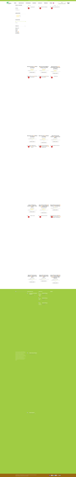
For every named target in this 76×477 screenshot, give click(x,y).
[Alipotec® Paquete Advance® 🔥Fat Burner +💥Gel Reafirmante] (40, 304)
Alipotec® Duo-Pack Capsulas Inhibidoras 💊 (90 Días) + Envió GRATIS (43, 276)
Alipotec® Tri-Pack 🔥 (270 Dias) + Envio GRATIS (44, 136)
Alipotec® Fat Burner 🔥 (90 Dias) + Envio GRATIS (32, 67)
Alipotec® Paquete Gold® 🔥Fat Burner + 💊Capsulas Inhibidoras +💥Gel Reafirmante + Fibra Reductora (55, 276)
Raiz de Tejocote (31, 412)
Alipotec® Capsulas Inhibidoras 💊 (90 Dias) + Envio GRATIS (44, 67)
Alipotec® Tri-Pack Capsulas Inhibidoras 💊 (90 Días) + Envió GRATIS (32, 276)
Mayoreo (16, 7)
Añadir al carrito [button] (32, 72)
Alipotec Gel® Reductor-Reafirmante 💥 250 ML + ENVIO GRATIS (32, 206)
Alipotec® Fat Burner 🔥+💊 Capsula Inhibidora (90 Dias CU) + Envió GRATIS (55, 67)
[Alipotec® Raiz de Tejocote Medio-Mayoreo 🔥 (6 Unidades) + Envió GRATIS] (17, 31)
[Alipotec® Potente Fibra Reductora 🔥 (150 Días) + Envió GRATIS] (40, 300)
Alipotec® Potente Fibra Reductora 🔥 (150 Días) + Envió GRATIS (55, 136)
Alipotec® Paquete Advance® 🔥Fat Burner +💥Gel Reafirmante (55, 205)
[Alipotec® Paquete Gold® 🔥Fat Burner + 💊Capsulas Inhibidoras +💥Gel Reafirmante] (40, 295)
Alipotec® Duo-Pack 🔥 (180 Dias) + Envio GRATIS (32, 136)
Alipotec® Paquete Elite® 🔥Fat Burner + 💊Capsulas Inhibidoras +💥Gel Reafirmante (44, 206)
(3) (20, 15)
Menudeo (16, 8)
